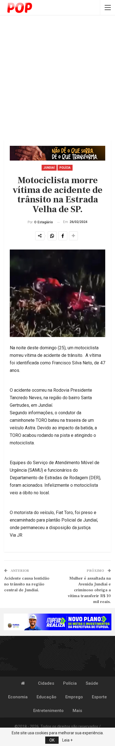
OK (51, 740)
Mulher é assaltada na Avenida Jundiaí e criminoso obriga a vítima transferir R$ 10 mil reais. (89, 590)
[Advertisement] (57, 78)
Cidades (46, 683)
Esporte (99, 696)
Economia (18, 696)
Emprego (74, 696)
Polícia (65, 167)
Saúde (92, 683)
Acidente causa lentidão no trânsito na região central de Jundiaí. (26, 584)
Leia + (67, 740)
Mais (77, 710)
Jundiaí (49, 167)
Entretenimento (48, 710)
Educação (46, 696)
